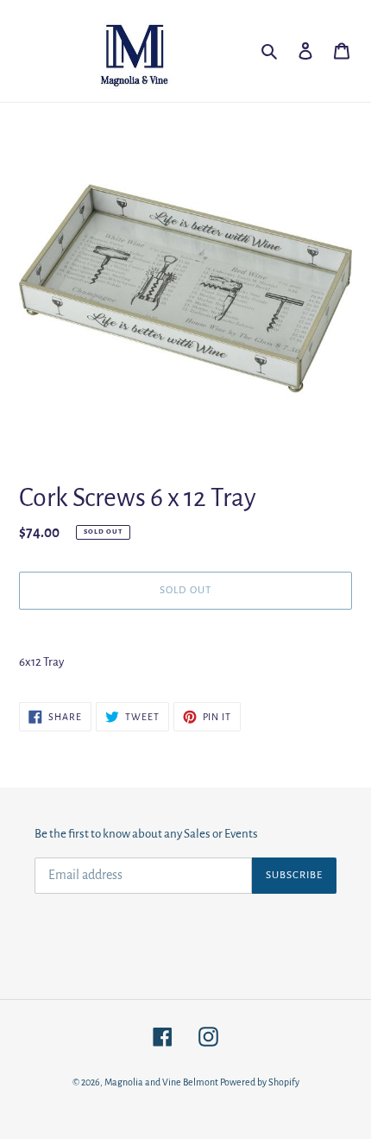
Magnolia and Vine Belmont (161, 1082)
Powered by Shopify (259, 1082)
